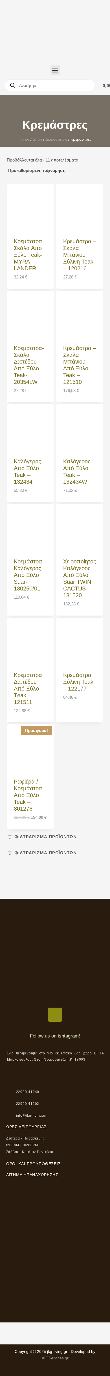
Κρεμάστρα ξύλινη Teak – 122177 (78, 682)
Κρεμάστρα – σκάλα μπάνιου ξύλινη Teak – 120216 (79, 254)
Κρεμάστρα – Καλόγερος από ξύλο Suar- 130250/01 (30, 575)
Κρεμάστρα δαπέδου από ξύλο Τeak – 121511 (28, 688)
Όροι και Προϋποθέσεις (33, 1164)
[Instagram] (55, 1015)
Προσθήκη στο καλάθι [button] (27, 610)
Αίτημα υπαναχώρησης (32, 1175)
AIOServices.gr (55, 1358)
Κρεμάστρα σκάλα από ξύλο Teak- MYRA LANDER (28, 254)
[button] (55, 70)
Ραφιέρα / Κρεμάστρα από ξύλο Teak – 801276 (28, 795)
